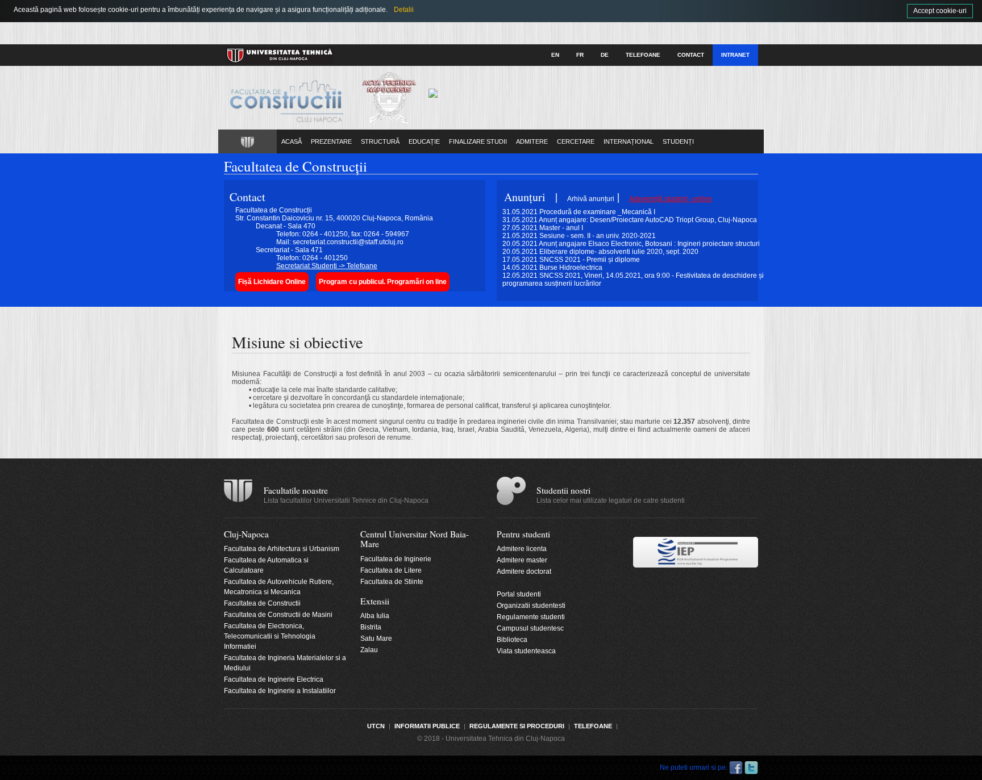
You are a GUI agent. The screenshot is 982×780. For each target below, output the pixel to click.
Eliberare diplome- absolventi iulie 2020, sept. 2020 (618, 252)
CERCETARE (575, 141)
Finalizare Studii (478, 141)
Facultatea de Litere (391, 570)
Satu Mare (376, 639)
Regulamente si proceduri (516, 726)
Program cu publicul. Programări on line (383, 282)
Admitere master (522, 560)
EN (555, 55)
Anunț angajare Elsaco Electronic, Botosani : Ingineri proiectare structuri (649, 244)
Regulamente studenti (531, 617)
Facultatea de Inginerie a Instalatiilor (280, 691)
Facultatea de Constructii (262, 603)
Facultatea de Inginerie (395, 559)
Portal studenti (519, 594)
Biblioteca (512, 640)
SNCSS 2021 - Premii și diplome (589, 260)
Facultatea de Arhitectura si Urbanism (281, 549)
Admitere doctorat (524, 571)
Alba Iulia (374, 616)
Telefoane (643, 55)
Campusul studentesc (530, 628)
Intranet (735, 55)
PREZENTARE (331, 141)
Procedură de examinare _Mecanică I (597, 212)
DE (605, 55)
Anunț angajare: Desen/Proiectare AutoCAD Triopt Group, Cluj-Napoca (648, 220)
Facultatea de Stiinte (391, 582)
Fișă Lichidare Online (272, 282)
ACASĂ (291, 141)
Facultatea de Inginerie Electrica (273, 679)
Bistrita (370, 627)
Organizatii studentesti (531, 606)
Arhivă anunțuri (590, 199)
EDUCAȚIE (424, 141)
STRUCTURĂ (380, 141)
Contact (690, 55)
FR (580, 55)
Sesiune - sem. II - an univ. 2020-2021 (597, 236)
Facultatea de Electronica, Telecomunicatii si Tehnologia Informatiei (269, 636)
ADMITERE (532, 141)
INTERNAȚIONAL (629, 141)
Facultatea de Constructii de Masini (278, 615)
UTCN (376, 726)
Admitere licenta (522, 549)
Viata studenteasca (526, 651)
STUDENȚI (678, 141)
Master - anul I (561, 228)
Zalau (369, 650)
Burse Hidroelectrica (570, 268)
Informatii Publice (427, 726)
